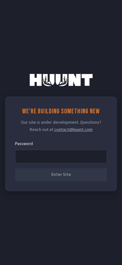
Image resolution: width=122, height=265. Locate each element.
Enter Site (61, 174)
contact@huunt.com (73, 130)
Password (24, 144)
